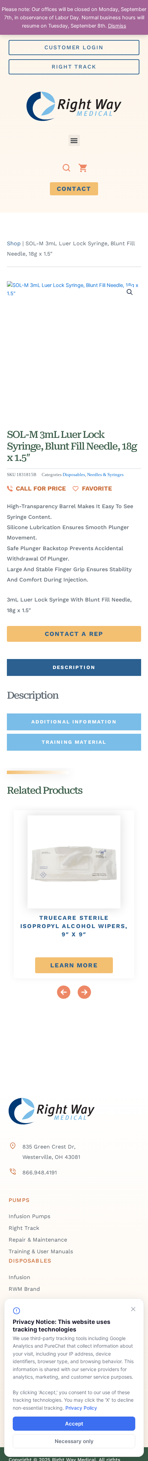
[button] (74, 140)
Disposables (74, 474)
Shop (14, 243)
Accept (74, 1423)
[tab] (74, 667)
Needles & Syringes (105, 474)
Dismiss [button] (117, 26)
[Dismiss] (133, 1309)
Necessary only (74, 1441)
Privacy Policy (81, 1408)
